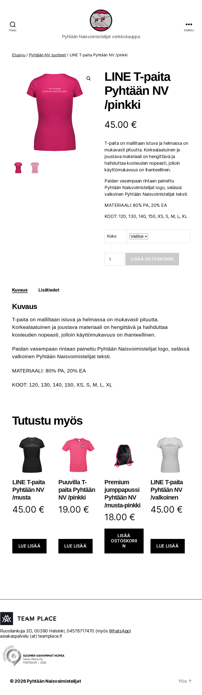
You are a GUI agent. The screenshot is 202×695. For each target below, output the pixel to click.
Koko (111, 236)
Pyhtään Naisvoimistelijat (54, 681)
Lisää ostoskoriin (152, 259)
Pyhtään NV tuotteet (47, 54)
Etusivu (18, 54)
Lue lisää (29, 546)
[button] (88, 78)
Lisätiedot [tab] (48, 289)
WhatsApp (119, 630)
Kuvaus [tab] (19, 289)
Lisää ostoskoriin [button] (124, 541)
